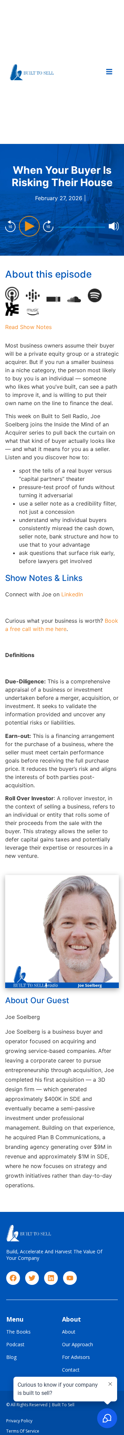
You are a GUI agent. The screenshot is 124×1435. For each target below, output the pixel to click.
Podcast (15, 1345)
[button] (109, 71)
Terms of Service (22, 1431)
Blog (11, 1357)
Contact (71, 1370)
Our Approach (77, 1345)
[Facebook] (13, 1278)
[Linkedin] (51, 1278)
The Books (18, 1332)
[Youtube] (70, 1278)
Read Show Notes (28, 327)
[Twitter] (32, 1278)
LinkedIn (72, 594)
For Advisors (76, 1357)
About (68, 1332)
